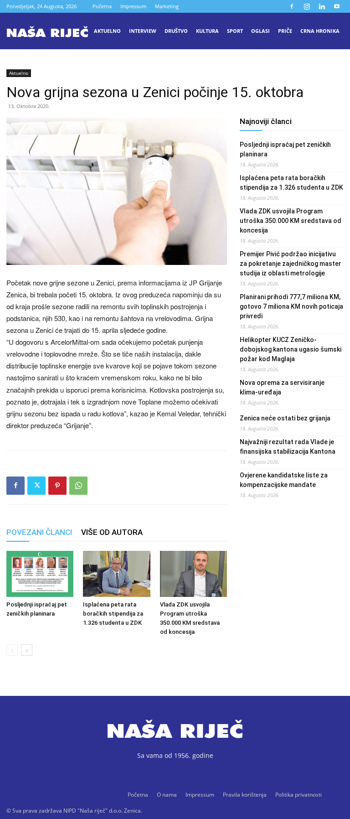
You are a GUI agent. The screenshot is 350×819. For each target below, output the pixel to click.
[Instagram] (307, 6)
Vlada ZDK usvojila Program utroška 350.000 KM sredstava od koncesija (290, 220)
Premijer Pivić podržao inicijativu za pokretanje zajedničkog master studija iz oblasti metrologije (290, 263)
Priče (285, 30)
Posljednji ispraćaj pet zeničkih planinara (285, 149)
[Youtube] (337, 6)
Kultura (207, 30)
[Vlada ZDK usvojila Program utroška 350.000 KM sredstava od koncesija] (193, 574)
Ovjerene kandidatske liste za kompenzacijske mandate (284, 480)
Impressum (133, 6)
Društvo (176, 30)
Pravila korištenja (245, 794)
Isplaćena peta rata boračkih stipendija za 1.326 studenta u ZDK (113, 613)
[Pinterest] (57, 486)
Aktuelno (107, 30)
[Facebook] (292, 6)
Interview (142, 30)
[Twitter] (36, 486)
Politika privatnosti (298, 794)
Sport (235, 30)
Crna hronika (320, 30)
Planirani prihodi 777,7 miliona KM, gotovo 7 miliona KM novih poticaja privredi (291, 306)
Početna (102, 6)
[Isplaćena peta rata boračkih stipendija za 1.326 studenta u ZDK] (116, 574)
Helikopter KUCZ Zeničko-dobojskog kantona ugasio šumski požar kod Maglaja (290, 349)
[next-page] (26, 650)
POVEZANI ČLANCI (39, 532)
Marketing (167, 6)
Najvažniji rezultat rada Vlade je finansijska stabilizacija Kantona (287, 446)
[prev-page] (12, 650)
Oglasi (260, 30)
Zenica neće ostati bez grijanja (285, 418)
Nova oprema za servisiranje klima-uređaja (282, 387)
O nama (167, 794)
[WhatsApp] (78, 486)
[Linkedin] (322, 6)
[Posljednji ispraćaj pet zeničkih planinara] (39, 574)
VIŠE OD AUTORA (112, 532)
